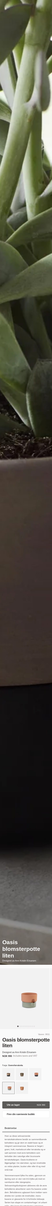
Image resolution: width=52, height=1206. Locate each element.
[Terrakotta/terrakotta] (22, 1088)
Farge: (12, 1065)
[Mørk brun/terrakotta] (35, 1074)
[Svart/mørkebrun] (8, 1074)
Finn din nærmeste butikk (21, 1114)
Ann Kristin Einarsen (25, 961)
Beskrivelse (11, 1128)
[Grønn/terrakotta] (8, 1088)
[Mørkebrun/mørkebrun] (22, 1074)
